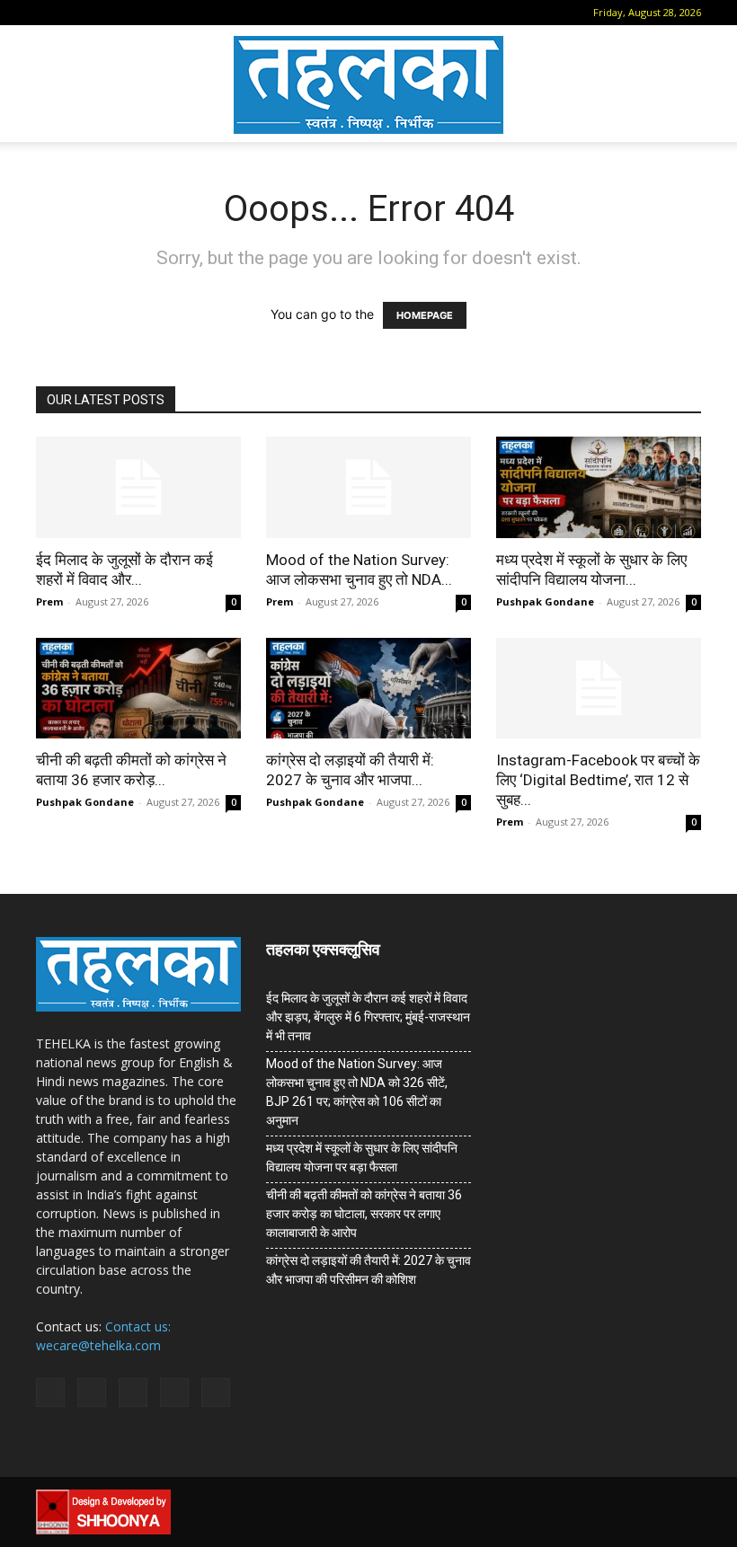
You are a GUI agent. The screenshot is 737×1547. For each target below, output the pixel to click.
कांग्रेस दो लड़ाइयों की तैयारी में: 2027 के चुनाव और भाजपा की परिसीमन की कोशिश (368, 1269)
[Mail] (106, 12)
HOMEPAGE (424, 315)
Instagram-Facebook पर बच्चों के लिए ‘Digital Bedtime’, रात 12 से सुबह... (598, 780)
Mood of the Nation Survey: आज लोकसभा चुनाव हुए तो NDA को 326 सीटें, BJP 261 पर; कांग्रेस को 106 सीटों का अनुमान (357, 1091)
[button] (49, 12)
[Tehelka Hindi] (368, 85)
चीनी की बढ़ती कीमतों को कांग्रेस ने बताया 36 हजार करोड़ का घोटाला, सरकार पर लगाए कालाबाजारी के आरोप (364, 1214)
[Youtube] (195, 12)
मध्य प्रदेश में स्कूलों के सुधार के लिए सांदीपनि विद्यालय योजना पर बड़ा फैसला (361, 1157)
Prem (49, 601)
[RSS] (135, 12)
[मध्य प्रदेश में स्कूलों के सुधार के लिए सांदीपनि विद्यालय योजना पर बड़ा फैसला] (598, 487)
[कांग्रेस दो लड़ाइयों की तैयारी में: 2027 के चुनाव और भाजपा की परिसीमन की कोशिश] (368, 688)
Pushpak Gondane (545, 601)
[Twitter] (165, 12)
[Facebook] (76, 12)
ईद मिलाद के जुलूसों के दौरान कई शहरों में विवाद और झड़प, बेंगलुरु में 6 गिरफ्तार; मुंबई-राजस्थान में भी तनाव (368, 1017)
